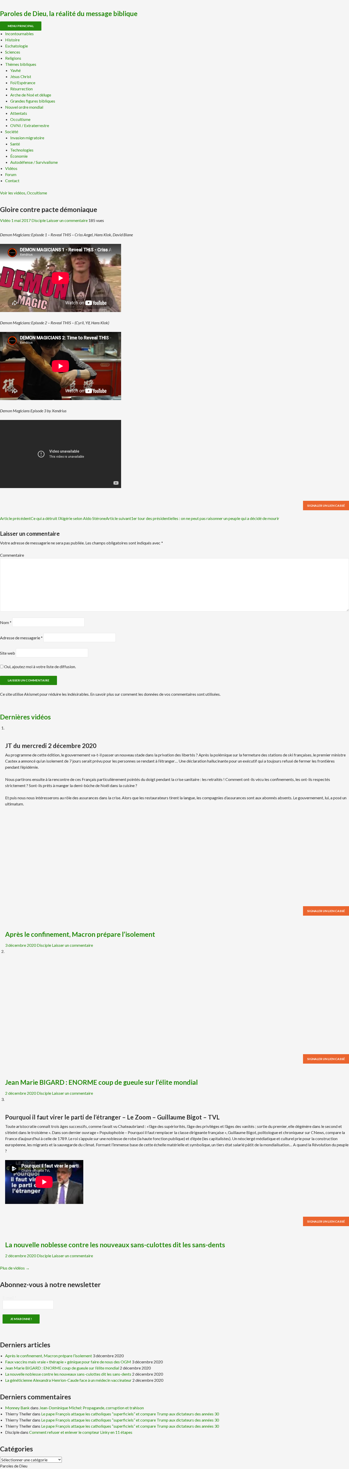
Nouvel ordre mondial (24, 107)
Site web (7, 653)
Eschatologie (16, 45)
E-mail (9, 1297)
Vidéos (11, 168)
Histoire (12, 39)
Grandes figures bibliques (32, 100)
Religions (13, 58)
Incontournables (19, 33)
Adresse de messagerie (21, 637)
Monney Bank (17, 1407)
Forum (10, 174)
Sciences (12, 51)
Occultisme (20, 119)
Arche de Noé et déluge (30, 94)
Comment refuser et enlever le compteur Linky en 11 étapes (80, 1432)
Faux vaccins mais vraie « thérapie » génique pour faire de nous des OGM (68, 1361)
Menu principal (21, 26)
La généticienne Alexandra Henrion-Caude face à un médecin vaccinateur (68, 1380)
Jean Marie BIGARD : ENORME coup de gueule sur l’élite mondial (101, 1082)
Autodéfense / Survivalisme (34, 162)
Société (11, 131)
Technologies (21, 149)
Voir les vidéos (12, 192)
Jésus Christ (20, 76)
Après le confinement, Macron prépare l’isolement (80, 934)
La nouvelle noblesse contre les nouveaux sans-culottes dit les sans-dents (115, 1245)
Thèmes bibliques (20, 64)
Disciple (38, 220)
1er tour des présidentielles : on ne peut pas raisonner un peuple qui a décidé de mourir (192, 518)
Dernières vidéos (25, 717)
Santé (15, 143)
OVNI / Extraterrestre (29, 125)
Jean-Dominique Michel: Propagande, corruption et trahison (91, 1407)
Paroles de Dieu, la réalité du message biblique (68, 13)
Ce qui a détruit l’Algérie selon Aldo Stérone (53, 518)
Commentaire (12, 555)
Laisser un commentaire (67, 220)
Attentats (18, 113)
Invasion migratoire (27, 137)
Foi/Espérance (22, 82)
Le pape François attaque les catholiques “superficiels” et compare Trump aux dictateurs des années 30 (130, 1413)
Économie (19, 156)
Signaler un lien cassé (326, 505)
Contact (12, 180)
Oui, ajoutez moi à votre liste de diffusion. (39, 666)
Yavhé (15, 70)
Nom (5, 622)
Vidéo (5, 220)
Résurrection (21, 88)
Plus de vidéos (15, 1267)
